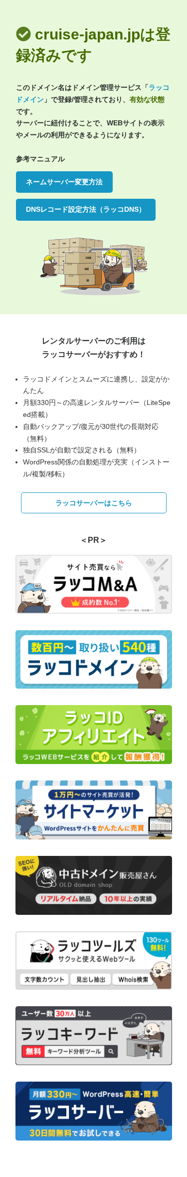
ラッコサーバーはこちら (93, 503)
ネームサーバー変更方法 (64, 182)
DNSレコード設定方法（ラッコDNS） (86, 209)
